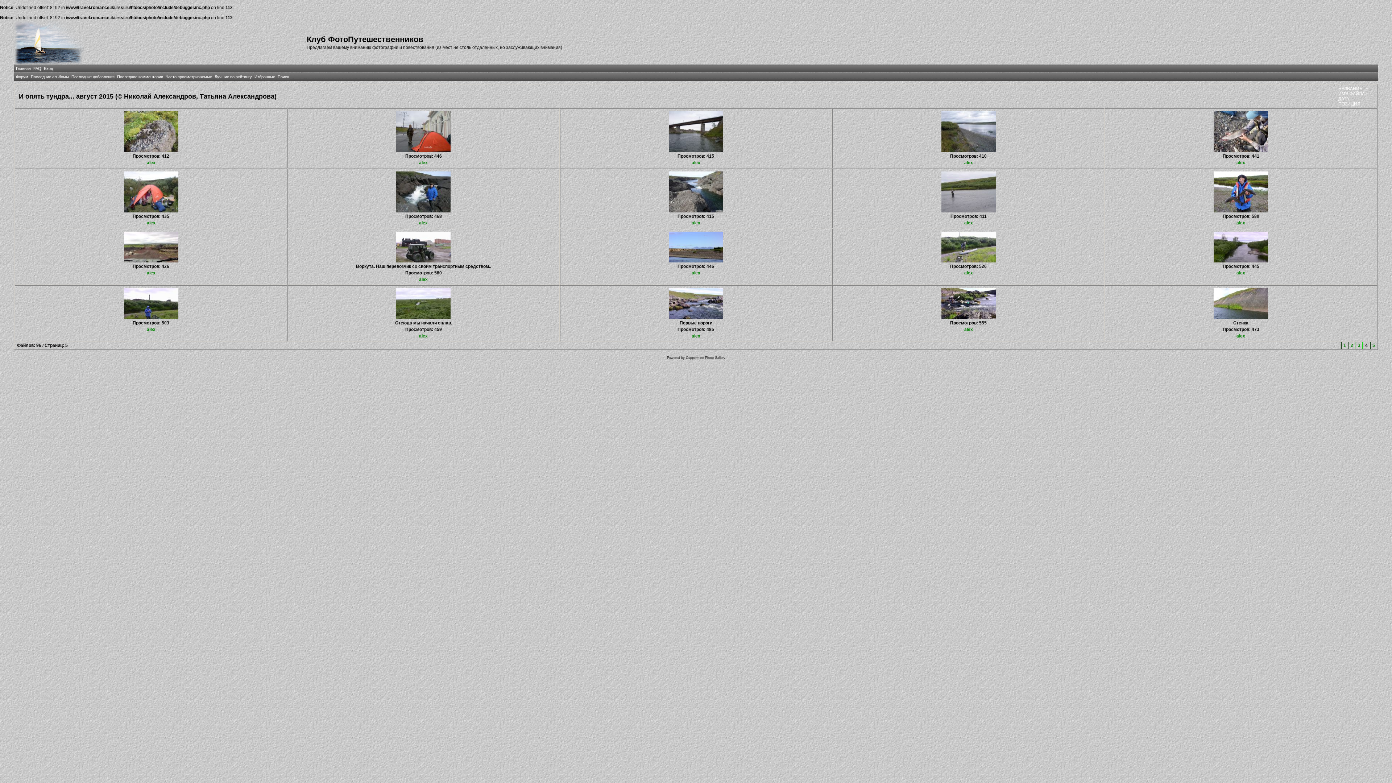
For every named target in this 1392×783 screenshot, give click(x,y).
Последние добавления (93, 77)
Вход (48, 68)
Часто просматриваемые (189, 77)
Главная (23, 68)
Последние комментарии (140, 77)
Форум (22, 77)
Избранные (264, 77)
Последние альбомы (50, 77)
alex (151, 162)
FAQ (37, 68)
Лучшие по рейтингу (233, 77)
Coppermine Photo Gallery (705, 358)
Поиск (283, 77)
